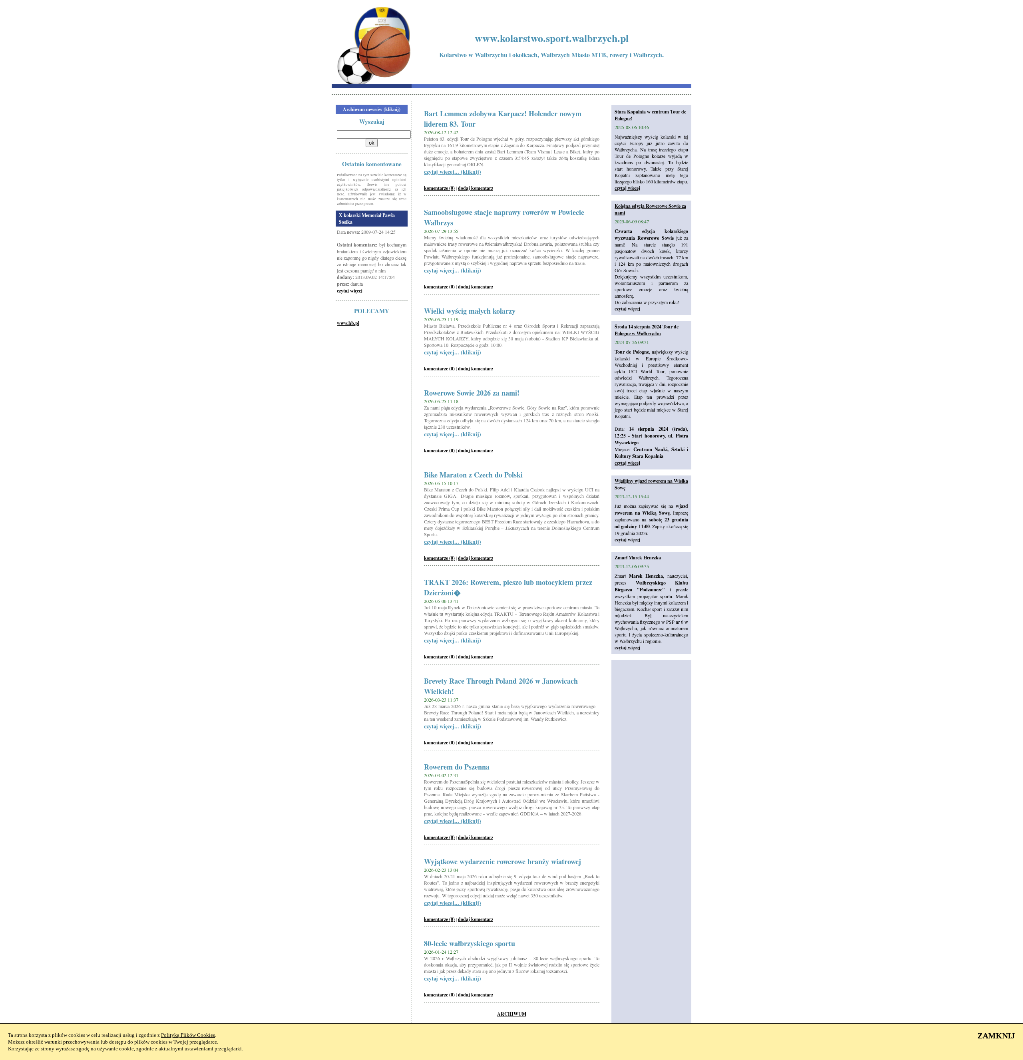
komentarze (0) (439, 188)
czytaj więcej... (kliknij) (452, 171)
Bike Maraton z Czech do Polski (473, 474)
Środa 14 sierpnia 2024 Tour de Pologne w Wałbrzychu (647, 330)
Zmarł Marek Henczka (638, 557)
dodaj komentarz (475, 188)
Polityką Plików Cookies (188, 1035)
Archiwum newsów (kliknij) (371, 109)
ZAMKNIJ (996, 1035)
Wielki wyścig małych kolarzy (469, 311)
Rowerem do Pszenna (457, 767)
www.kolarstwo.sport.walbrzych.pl (552, 38)
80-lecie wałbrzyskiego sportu (469, 943)
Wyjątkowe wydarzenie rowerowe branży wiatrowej (502, 861)
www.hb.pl (348, 323)
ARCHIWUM (511, 1013)
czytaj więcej (349, 290)
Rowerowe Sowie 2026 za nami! (471, 393)
